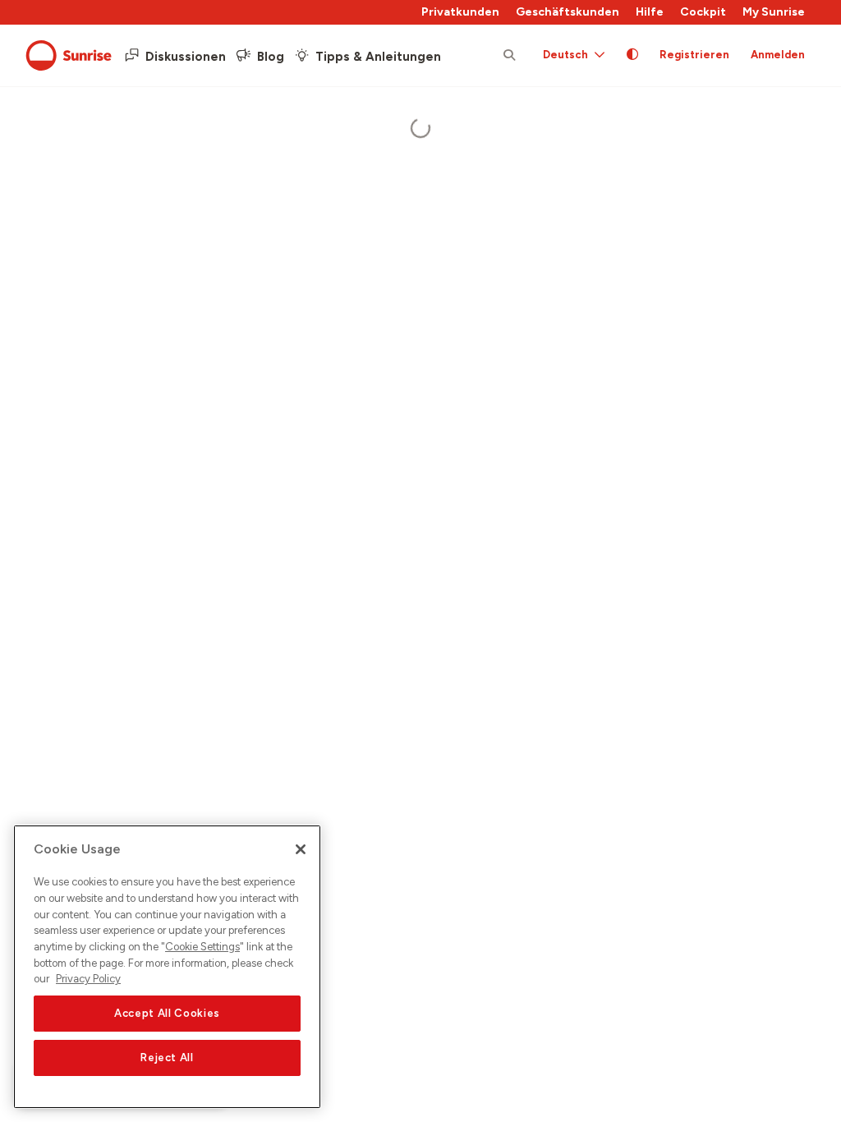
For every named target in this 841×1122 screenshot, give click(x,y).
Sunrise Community (68, 56)
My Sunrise (773, 12)
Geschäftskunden (567, 12)
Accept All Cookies (167, 1013)
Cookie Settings (202, 946)
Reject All (167, 1057)
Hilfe (650, 12)
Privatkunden (460, 12)
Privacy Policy (88, 979)
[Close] (301, 849)
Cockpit (703, 12)
